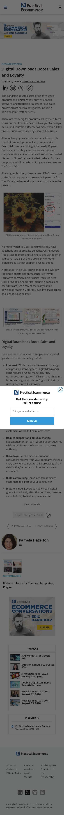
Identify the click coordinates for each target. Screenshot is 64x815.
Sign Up (32, 420)
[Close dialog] (60, 389)
